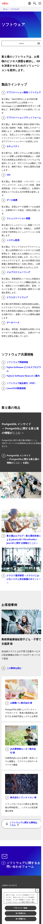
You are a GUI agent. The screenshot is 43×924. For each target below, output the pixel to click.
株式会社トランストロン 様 (23, 797)
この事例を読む (14, 668)
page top (37, 883)
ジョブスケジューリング (18, 272)
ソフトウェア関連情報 (17, 362)
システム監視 (13, 240)
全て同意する (21, 919)
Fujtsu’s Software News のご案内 (23, 376)
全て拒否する (21, 913)
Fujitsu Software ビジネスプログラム (24, 369)
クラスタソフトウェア (17, 297)
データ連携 (12, 200)
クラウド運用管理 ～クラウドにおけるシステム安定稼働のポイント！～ (24, 579)
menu (28, 43)
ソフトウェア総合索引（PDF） (22, 383)
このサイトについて (9, 885)
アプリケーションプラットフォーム (24, 117)
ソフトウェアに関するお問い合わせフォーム (23, 864)
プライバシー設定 (20, 908)
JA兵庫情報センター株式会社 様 (23, 751)
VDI (8, 175)
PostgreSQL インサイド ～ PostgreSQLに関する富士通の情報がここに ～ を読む (23, 459)
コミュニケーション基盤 (18, 218)
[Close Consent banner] (37, 890)
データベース (13, 322)
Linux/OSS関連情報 (16, 388)
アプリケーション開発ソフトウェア (24, 92)
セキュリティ (13, 146)
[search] (34, 3)
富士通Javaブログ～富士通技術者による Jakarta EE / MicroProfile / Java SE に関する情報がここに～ (24, 539)
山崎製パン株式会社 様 (21, 703)
